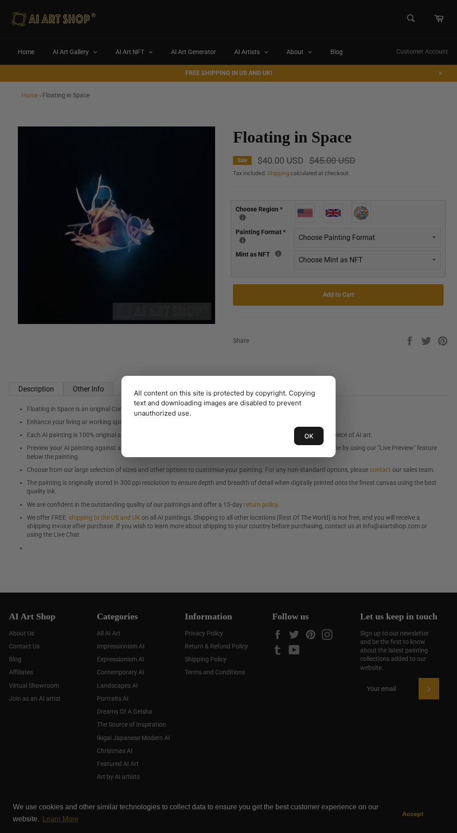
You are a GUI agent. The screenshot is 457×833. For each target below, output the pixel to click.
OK (308, 436)
